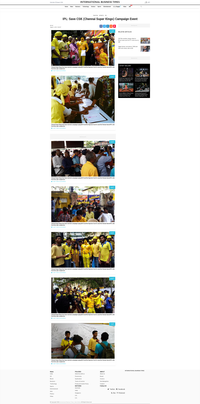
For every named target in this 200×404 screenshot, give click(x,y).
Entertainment (107, 6)
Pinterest (121, 393)
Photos (52, 393)
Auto (51, 391)
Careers (102, 378)
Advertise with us (80, 373)
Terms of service (80, 381)
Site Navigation (104, 381)
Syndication (78, 378)
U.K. (76, 395)
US (51, 376)
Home (66, 6)
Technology (86, 6)
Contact (102, 383)
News (71, 6)
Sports (99, 6)
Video (124, 6)
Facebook (121, 389)
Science (93, 6)
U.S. (76, 398)
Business (77, 6)
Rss (114, 393)
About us (102, 373)
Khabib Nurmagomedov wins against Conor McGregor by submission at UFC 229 (126, 79)
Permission (78, 376)
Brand (101, 376)
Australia (77, 388)
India (51, 373)
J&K (130, 6)
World (51, 378)
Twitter (112, 389)
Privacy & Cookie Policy (82, 383)
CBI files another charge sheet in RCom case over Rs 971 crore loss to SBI (128, 40)
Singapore (78, 393)
